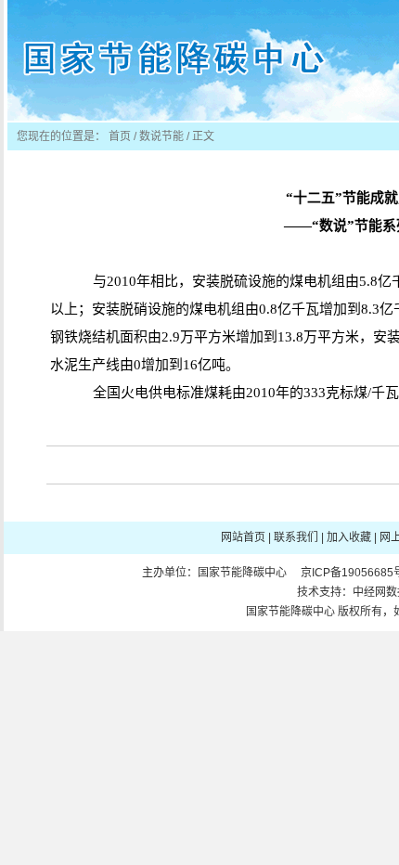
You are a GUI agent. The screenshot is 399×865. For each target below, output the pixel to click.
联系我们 (296, 537)
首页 (120, 136)
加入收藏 (349, 537)
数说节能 (161, 136)
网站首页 (243, 537)
